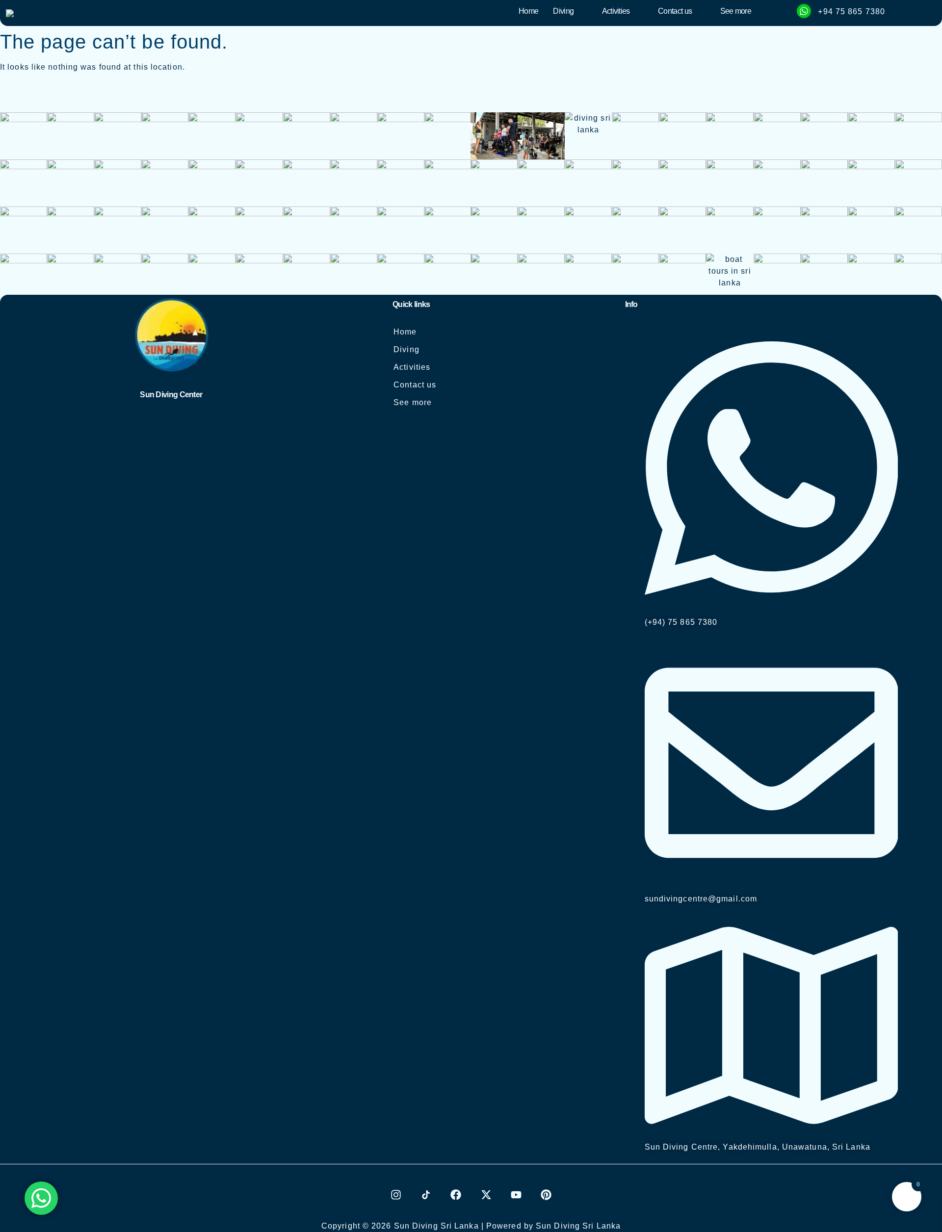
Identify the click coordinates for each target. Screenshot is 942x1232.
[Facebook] (456, 1195)
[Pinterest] (546, 1195)
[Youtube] (516, 1195)
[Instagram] (396, 1195)
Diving (563, 11)
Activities (616, 11)
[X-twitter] (486, 1195)
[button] (570, 11)
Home (528, 11)
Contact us (675, 11)
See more (735, 11)
